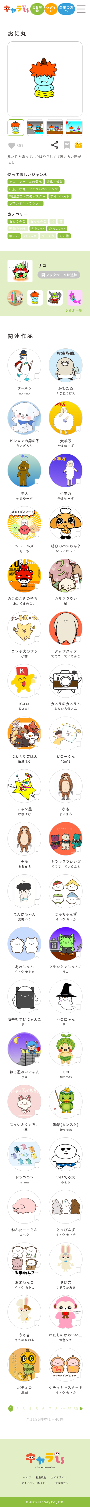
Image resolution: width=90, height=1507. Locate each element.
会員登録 (37, 9)
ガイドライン (59, 1477)
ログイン (51, 9)
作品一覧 (75, 310)
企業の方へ (66, 9)
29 (69, 1408)
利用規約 (41, 1477)
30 (76, 1408)
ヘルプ (27, 1477)
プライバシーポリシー (35, 1483)
